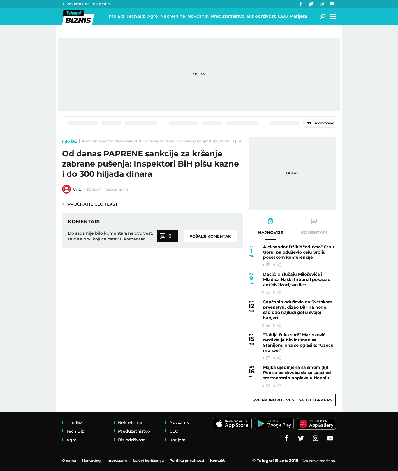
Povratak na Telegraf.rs (88, 3)
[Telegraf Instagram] (321, 4)
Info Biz (69, 141)
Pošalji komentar (210, 236)
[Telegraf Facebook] (300, 4)
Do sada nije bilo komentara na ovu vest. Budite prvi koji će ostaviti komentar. (110, 236)
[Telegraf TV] (332, 4)
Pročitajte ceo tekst (89, 204)
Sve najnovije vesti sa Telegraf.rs (292, 400)
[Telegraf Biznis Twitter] (311, 4)
